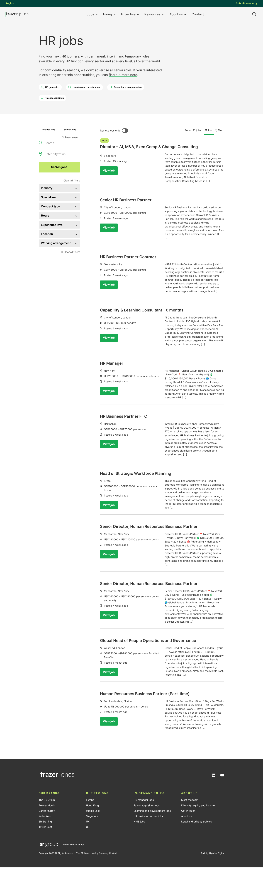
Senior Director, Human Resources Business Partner (149, 526)
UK (87, 821)
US (87, 827)
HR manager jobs (144, 799)
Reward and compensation (128, 87)
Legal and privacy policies (196, 821)
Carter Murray (47, 810)
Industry (46, 188)
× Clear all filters (70, 180)
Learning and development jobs (152, 810)
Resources (152, 14)
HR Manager (111, 363)
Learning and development (87, 87)
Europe (90, 799)
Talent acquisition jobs (147, 805)
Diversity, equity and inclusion (198, 805)
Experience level (52, 225)
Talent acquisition (54, 98)
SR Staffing (45, 821)
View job (109, 170)
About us (176, 14)
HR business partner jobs (148, 816)
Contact (198, 14)
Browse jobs (48, 129)
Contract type (50, 206)
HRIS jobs (139, 821)
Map (220, 130)
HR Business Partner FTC (123, 416)
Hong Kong (92, 805)
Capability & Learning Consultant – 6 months (141, 310)
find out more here (123, 75)
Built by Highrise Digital (212, 853)
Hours (45, 215)
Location (47, 234)
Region (10, 3)
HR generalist (52, 87)
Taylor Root (45, 827)
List (210, 130)
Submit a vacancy (246, 3)
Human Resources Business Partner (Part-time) (145, 693)
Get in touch (188, 810)
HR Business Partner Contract (128, 257)
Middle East (93, 810)
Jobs (90, 14)
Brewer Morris (47, 805)
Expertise (128, 14)
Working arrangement (56, 243)
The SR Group (47, 799)
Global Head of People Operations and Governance (148, 640)
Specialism (48, 197)
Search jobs (70, 129)
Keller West (45, 816)
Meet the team (189, 799)
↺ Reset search (71, 137)
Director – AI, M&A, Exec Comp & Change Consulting (149, 146)
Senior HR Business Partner (126, 200)
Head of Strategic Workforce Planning (135, 473)
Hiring (107, 14)
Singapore (92, 816)
